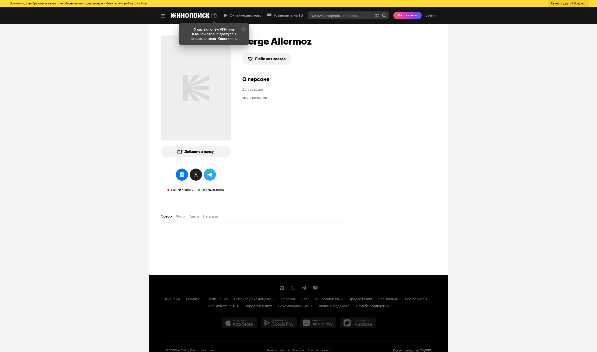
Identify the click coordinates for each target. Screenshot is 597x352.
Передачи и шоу (258, 305)
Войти (430, 15)
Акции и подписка (334, 305)
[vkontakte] (182, 175)
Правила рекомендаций (254, 298)
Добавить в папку (199, 152)
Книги (326, 349)
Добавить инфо (213, 189)
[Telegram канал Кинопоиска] (304, 288)
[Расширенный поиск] (377, 15)
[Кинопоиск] (190, 15)
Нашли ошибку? (183, 189)
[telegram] (210, 175)
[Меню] (163, 16)
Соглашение (217, 298)
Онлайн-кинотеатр (246, 15)
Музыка (298, 349)
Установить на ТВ (288, 15)
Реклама (193, 298)
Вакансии (172, 298)
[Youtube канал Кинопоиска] (315, 288)
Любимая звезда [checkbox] (270, 58)
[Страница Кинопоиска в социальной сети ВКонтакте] (282, 288)
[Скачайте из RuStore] (358, 322)
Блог (305, 298)
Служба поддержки (372, 305)
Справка (288, 298)
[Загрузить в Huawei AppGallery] (318, 322)
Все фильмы (388, 298)
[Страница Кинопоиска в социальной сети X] (293, 288)
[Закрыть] (243, 29)
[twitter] (196, 175)
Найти (384, 15)
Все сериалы (416, 298)
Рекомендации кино (295, 305)
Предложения (360, 298)
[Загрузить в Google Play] (279, 322)
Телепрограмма (278, 349)
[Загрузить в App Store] (239, 322)
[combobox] (340, 15)
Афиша (313, 349)
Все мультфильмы (223, 305)
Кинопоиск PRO (328, 298)
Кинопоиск (198, 349)
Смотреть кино (407, 15)
